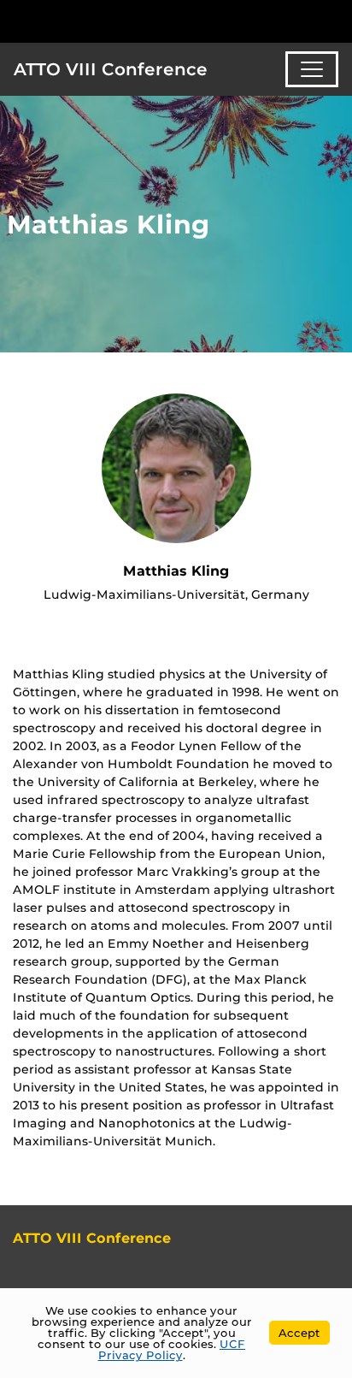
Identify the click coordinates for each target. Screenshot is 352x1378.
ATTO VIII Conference (111, 69)
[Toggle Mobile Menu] (335, 20)
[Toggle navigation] (311, 69)
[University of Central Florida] (129, 21)
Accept (299, 1333)
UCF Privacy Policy (172, 1349)
